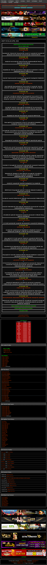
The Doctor (3, 463)
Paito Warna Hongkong (6, 376)
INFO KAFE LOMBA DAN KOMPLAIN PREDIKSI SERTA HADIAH (18, 478)
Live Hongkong (34, 1)
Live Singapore (11, 1)
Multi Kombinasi (5, 439)
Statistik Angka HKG (5, 407)
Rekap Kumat (4, 429)
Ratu (2, 459)
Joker (2, 455)
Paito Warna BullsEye (6, 390)
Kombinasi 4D (4, 438)
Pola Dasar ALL (5, 434)
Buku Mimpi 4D (4, 505)
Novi (2, 468)
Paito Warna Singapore (6, 373)
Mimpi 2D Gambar (5, 503)
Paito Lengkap (3, 1)
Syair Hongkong (5, 498)
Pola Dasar (4, 433)
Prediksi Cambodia (5, 361)
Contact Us (34, 561)
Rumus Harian (4, 422)
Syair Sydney (10, 452)
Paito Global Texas (5, 398)
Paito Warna (4, 421)
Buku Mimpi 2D (4, 502)
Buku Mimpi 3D (4, 504)
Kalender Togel (4, 432)
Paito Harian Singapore (6, 374)
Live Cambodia (3, 2)
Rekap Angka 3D (5, 426)
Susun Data (4, 445)
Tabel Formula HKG (5, 375)
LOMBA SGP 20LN (6, 349)
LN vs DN (3, 441)
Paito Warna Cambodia (6, 391)
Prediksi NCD (4, 365)
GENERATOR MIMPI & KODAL (23, 316)
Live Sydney (23, 1)
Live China (10, 2)
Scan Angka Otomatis (6, 423)
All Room (3, 366)
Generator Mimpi (5, 500)
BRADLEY (3, 461)
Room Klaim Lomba (8, 352)
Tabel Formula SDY (5, 382)
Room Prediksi (14, 5)
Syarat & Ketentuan (27, 561)
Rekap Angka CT (5, 428)
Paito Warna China (5, 393)
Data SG (17, 1)
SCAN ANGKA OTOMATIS (23, 315)
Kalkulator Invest (5, 444)
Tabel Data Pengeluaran (32, 5)
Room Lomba (8, 5)
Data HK (40, 1)
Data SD (28, 1)
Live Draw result (41, 5)
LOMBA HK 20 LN (9, 474)
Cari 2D (3, 446)
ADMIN (3, 478)
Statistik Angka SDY (5, 408)
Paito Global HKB (5, 396)
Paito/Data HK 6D (5, 379)
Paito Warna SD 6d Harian (6, 387)
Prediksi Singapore (5, 356)
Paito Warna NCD (5, 394)
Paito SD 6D (4, 386)
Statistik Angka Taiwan (6, 411)
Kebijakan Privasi (20, 561)
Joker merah (3, 452)
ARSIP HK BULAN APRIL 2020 (10, 41)
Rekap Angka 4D (5, 427)
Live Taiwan (16, 2)
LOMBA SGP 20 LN (9, 476)
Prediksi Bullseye (8, 459)
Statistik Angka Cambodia (6, 412)
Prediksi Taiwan (5, 362)
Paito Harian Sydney (5, 385)
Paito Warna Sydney (5, 384)
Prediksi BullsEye (5, 360)
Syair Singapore (5, 497)
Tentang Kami (13, 561)
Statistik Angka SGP (5, 406)
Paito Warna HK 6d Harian (6, 380)
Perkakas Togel (23, 6)
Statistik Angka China (6, 410)
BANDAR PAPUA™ (23, 560)
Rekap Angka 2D (5, 425)
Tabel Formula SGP (5, 371)
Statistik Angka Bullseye (6, 413)
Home (3, 5)
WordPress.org (20, 563)
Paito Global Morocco (6, 399)
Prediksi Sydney (5, 359)
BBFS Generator (5, 435)
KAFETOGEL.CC (35, 560)
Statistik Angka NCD (5, 414)
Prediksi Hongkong (5, 358)
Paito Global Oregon (5, 397)
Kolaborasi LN (4, 440)
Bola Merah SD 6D (5, 388)
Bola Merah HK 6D (5, 381)
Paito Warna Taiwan (5, 392)
